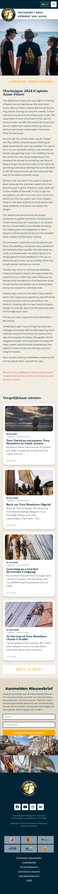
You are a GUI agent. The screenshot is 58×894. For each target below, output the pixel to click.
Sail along (39, 16)
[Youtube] (25, 807)
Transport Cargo (30, 13)
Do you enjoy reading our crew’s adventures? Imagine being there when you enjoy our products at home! (28, 376)
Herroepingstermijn (29, 876)
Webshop (24, 16)
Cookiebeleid (29, 862)
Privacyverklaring (29, 866)
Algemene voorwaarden (29, 857)
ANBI (29, 880)
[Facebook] (17, 807)
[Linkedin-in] (40, 807)
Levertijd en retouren (29, 871)
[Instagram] (33, 807)
